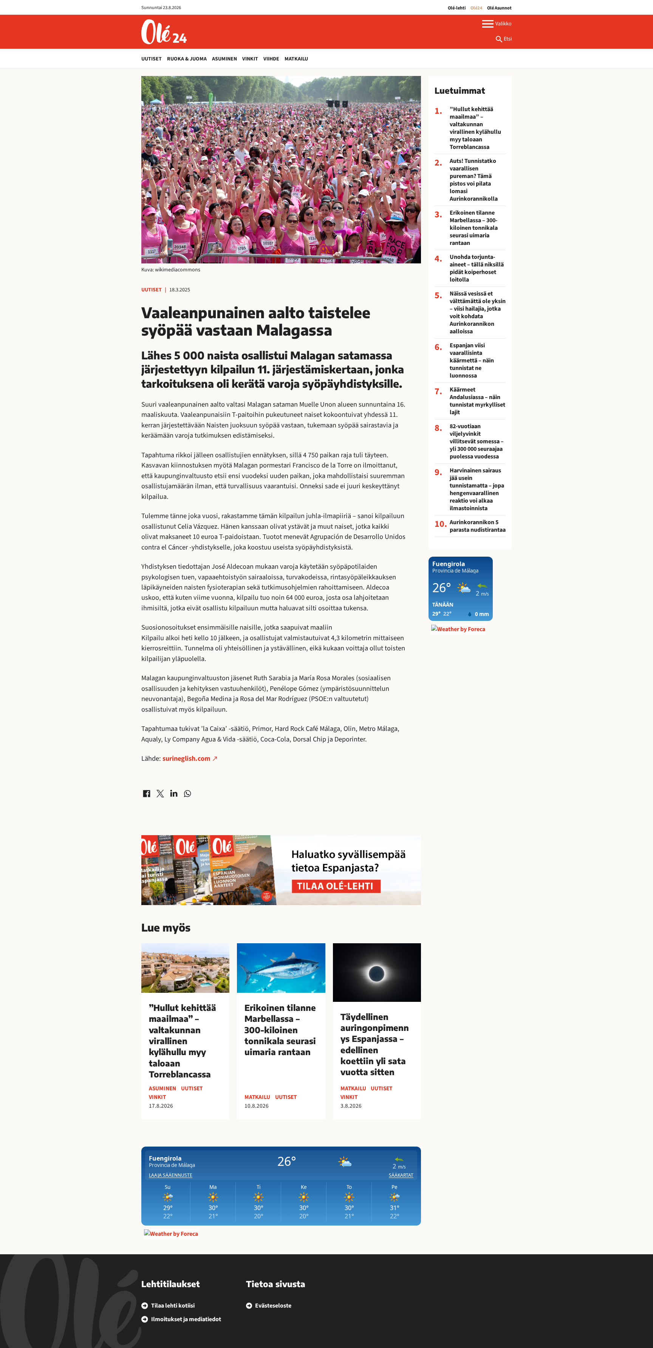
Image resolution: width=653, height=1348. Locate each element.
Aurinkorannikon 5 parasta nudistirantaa (478, 526)
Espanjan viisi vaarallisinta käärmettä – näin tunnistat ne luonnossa (472, 360)
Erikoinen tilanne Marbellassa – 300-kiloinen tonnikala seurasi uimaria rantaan (474, 228)
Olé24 (476, 8)
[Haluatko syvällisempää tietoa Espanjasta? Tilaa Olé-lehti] (281, 870)
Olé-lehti (457, 8)
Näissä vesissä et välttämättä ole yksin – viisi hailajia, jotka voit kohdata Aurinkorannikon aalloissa (478, 312)
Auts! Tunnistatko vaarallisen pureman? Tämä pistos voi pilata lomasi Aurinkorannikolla (474, 180)
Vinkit (250, 59)
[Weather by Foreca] (171, 1234)
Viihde (271, 59)
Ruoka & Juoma (187, 59)
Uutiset (151, 59)
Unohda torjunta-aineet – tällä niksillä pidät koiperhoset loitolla (477, 268)
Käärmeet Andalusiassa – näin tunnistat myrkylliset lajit (477, 401)
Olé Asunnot (499, 8)
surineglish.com (186, 758)
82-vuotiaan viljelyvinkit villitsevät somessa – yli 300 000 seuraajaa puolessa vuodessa (477, 441)
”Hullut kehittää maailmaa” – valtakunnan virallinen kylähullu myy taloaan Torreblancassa (475, 128)
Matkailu (296, 59)
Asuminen (224, 59)
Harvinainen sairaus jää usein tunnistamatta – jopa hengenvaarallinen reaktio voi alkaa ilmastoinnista (477, 489)
